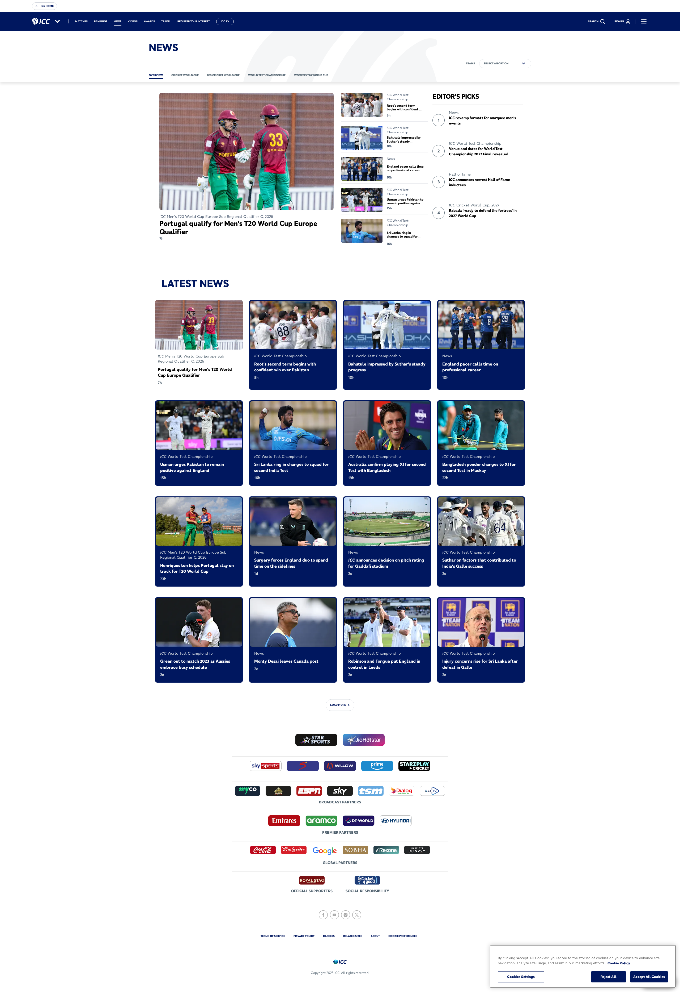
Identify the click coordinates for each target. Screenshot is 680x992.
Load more (338, 705)
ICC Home (47, 6)
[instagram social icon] (345, 914)
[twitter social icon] (356, 914)
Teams (470, 63)
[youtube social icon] (334, 914)
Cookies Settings (521, 976)
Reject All (609, 976)
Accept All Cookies (649, 976)
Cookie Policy (618, 963)
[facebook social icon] (323, 914)
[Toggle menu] (644, 21)
